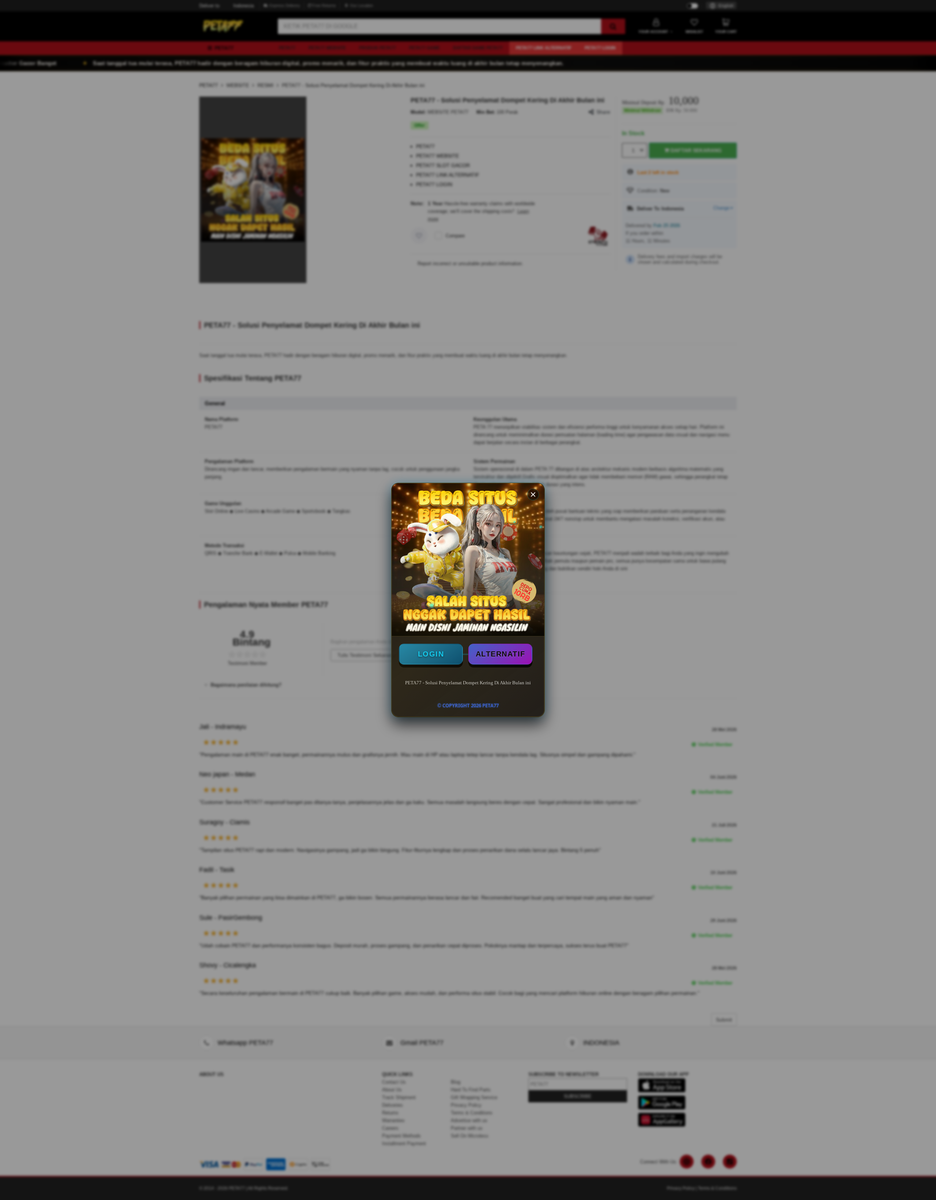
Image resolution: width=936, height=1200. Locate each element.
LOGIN (431, 654)
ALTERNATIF (500, 654)
